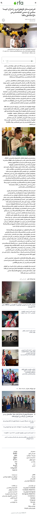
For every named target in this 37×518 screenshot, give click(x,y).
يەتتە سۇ (33, 462)
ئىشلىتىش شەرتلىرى (12, 492)
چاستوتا (33, 477)
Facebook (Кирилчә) (29, 490)
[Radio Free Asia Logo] (18, 2)
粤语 (15, 456)
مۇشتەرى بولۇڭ (31, 506)
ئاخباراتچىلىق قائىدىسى (12, 488)
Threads (32, 502)
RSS (34, 504)
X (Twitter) (31, 496)
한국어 (15, 460)
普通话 (15, 454)
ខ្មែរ (16, 464)
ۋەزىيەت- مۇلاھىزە (31, 456)
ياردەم (15, 500)
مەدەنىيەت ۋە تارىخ (31, 458)
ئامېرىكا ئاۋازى (13, 498)
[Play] (33, 61)
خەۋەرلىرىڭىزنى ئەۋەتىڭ (29, 508)
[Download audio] (3, 61)
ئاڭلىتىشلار (32, 479)
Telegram (32, 500)
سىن (34, 464)
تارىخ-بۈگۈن (32, 460)
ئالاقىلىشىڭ (14, 479)
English (14, 470)
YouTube (32, 498)
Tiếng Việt (13, 468)
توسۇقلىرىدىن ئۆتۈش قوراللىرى (10, 477)
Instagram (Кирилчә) (28, 494)
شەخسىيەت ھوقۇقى (13, 490)
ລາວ (16, 462)
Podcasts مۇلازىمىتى (29, 481)
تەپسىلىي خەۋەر (31, 454)
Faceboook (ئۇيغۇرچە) (29, 488)
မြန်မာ (15, 458)
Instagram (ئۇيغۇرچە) (29, 492)
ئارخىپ (33, 466)
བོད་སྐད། (15, 466)
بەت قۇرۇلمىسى (13, 502)
